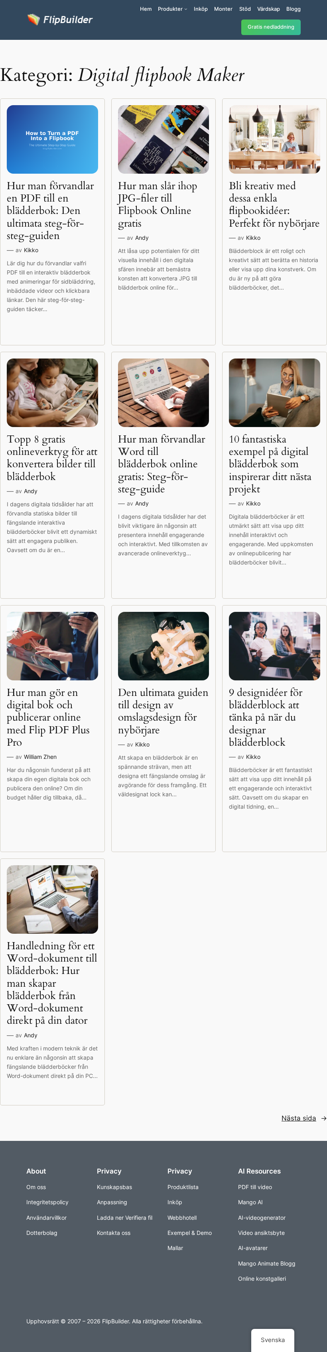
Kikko (31, 250)
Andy (142, 237)
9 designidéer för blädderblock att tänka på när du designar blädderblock (265, 717)
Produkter (170, 9)
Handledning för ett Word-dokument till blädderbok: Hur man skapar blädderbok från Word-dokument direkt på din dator (52, 983)
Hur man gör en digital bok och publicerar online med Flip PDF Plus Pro (48, 717)
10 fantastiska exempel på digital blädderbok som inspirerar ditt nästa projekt (270, 464)
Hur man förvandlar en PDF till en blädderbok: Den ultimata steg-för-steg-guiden (50, 211)
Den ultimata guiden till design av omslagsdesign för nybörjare (163, 711)
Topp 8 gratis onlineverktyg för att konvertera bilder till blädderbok (52, 458)
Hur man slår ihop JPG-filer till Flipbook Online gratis (157, 204)
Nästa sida (304, 1118)
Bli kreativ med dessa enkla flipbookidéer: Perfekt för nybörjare (274, 204)
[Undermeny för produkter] (185, 8)
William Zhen (40, 756)
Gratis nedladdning (271, 27)
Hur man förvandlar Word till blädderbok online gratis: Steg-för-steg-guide (161, 464)
